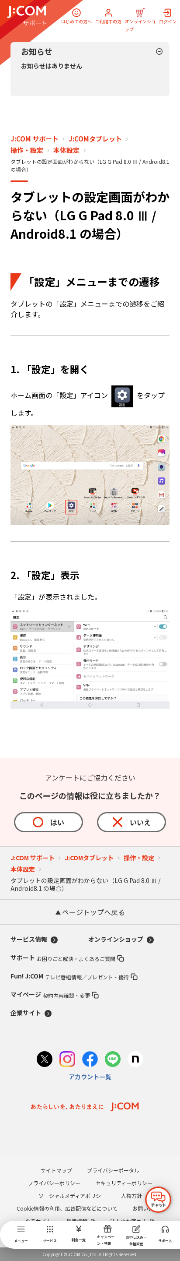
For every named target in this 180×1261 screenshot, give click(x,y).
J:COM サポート (34, 139)
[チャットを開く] (158, 1200)
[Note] (135, 1060)
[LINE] (113, 1060)
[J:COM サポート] (26, 16)
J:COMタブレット (95, 139)
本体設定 (66, 150)
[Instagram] (67, 1060)
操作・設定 (26, 150)
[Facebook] (90, 1060)
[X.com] (44, 1060)
